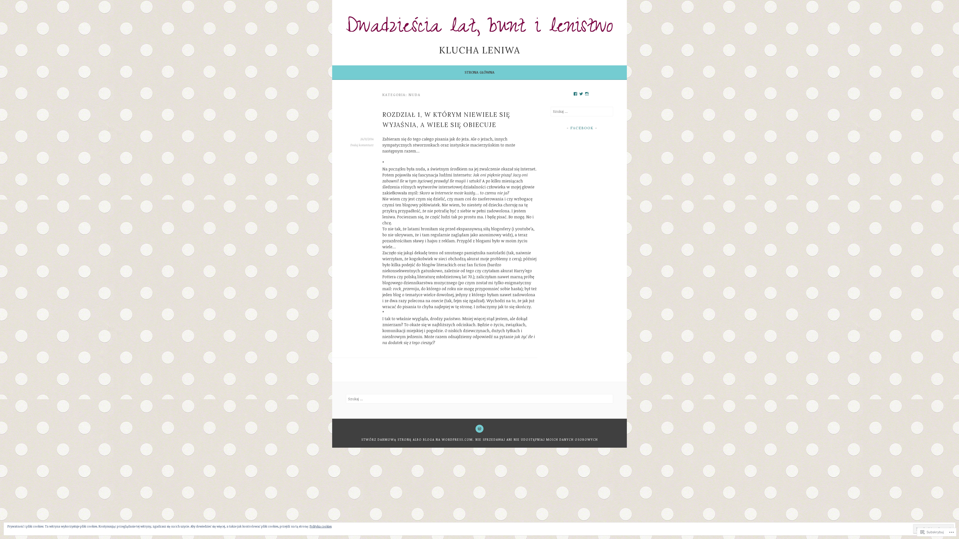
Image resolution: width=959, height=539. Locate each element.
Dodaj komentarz (362, 145)
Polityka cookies (321, 526)
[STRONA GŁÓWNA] (479, 429)
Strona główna (479, 72)
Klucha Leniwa (479, 50)
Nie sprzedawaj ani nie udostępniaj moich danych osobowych (537, 439)
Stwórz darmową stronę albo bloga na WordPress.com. (417, 439)
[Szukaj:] (582, 111)
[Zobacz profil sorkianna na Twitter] (581, 94)
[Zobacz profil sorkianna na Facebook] (575, 94)
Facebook (582, 128)
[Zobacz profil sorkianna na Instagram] (587, 94)
